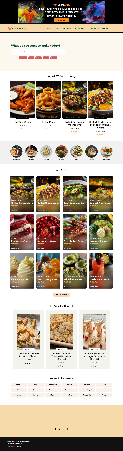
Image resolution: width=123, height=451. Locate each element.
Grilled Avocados (73, 279)
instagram (64, 429)
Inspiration (28, 349)
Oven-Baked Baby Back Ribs (100, 123)
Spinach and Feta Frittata (101, 203)
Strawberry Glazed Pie (48, 241)
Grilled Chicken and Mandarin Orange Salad (74, 125)
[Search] (62, 52)
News (93, 28)
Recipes (56, 28)
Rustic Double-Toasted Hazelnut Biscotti (28, 356)
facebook (55, 429)
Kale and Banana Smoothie (101, 241)
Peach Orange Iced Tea (48, 279)
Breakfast (23, 58)
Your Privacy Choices (14, 446)
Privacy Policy (102, 444)
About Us (92, 444)
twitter (59, 429)
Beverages (93, 238)
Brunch (38, 58)
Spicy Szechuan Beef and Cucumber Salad (75, 203)
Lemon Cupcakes (20, 279)
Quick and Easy (82, 28)
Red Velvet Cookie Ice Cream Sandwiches (22, 241)
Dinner (46, 58)
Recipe (16, 118)
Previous (10, 100)
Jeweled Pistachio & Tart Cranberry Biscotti (94, 356)
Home (48, 28)
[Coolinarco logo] (17, 28)
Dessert (54, 58)
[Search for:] (38, 52)
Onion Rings (23, 122)
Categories (67, 28)
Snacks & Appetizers (25, 118)
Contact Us (112, 444)
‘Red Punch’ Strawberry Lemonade (101, 279)
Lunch (31, 58)
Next (113, 100)
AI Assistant (103, 28)
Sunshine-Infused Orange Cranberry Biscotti (61, 356)
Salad (77, 118)
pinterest (68, 429)
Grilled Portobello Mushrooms (49, 123)
